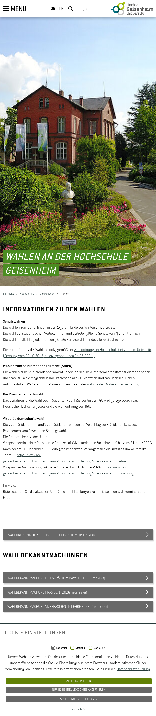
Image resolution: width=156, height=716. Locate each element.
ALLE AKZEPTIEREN (78, 681)
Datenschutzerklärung (133, 669)
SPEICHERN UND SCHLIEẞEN (79, 699)
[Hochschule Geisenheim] (132, 8)
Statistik (80, 648)
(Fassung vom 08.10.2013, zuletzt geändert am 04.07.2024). (49, 356)
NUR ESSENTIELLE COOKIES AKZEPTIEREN (78, 690)
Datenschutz (78, 709)
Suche (71, 9)
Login (82, 8)
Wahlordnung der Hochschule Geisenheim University (113, 350)
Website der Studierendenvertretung (113, 385)
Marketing (99, 648)
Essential (61, 648)
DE (53, 8)
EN (61, 8)
